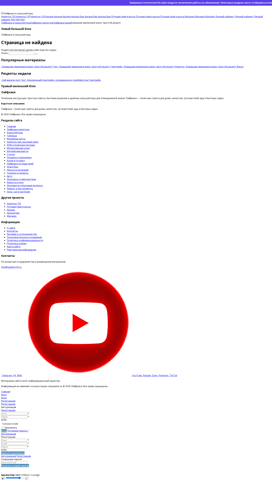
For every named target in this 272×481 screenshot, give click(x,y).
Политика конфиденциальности (25, 240)
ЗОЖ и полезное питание (21, 145)
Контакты (12, 231)
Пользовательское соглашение (24, 237)
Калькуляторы (15, 132)
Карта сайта (13, 246)
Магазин (11, 216)
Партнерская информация (21, 249)
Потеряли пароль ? (18, 430)
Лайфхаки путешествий (20, 163)
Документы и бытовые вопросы (25, 185)
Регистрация (8, 410)
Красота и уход (15, 182)
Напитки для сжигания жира (22, 141)
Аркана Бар (13, 212)
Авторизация (8, 433)
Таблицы (12, 135)
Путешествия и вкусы (19, 206)
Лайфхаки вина (61, 22)
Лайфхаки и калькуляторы (16, 22)
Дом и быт (12, 166)
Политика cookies (16, 243)
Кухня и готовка (16, 160)
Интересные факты (17, 151)
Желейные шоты (16, 138)
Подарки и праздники (19, 157)
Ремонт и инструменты (20, 188)
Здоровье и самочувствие (21, 179)
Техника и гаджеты (17, 173)
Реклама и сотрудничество (22, 234)
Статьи (11, 154)
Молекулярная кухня (18, 148)
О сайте (11, 227)
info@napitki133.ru (11, 267)
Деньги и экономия (17, 169)
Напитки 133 (14, 203)
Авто (9, 176)
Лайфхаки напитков (42, 22)
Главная (11, 126)
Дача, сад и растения (18, 191)
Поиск (4, 53)
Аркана (11, 209)
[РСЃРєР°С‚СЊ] (36, 53)
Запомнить (11, 427)
